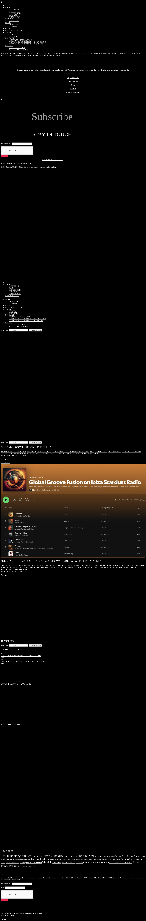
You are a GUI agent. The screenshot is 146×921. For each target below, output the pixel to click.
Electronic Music (40, 859)
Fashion (50, 566)
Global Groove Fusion (32, 567)
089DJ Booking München (76, 452)
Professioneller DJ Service (50, 454)
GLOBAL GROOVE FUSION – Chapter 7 (26, 447)
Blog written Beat (73, 78)
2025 (92, 452)
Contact (73, 89)
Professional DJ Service (96, 862)
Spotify (22, 866)
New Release (66, 863)
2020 (33, 856)
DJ (142, 856)
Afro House (101, 452)
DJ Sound (5, 463)
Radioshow (71, 454)
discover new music (104, 567)
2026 (61, 856)
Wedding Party (92, 859)
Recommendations (56, 859)
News (72, 863)
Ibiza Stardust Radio (12, 454)
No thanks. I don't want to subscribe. (52, 160)
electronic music (10, 567)
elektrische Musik (131, 452)
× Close (3, 919)
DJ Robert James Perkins (131, 566)
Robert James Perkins (76, 566)
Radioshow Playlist (88, 454)
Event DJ (31, 452)
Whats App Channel (73, 92)
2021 (38, 856)
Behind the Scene (109, 856)
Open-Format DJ (78, 863)
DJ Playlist (112, 566)
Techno (23, 569)
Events (73, 85)
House (98, 859)
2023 (46, 856)
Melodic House (76, 567)
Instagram (137, 859)
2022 (41, 856)
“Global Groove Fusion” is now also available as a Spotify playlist (51, 561)
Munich (89, 567)
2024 (90, 566)
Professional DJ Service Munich (117, 863)
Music (34, 866)
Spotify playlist (9, 569)
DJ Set (29, 859)
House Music (103, 859)
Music (17, 863)
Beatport (75, 856)
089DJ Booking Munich (16, 856)
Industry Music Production (31, 863)
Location (3, 863)
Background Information (82, 859)
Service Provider (134, 856)
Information (126, 859)
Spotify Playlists (73, 81)
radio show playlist (126, 567)
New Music (29, 454)
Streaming (58, 452)
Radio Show (128, 863)
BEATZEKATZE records (90, 856)
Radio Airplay (44, 452)
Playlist (59, 566)
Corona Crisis (120, 856)
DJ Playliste (114, 452)
